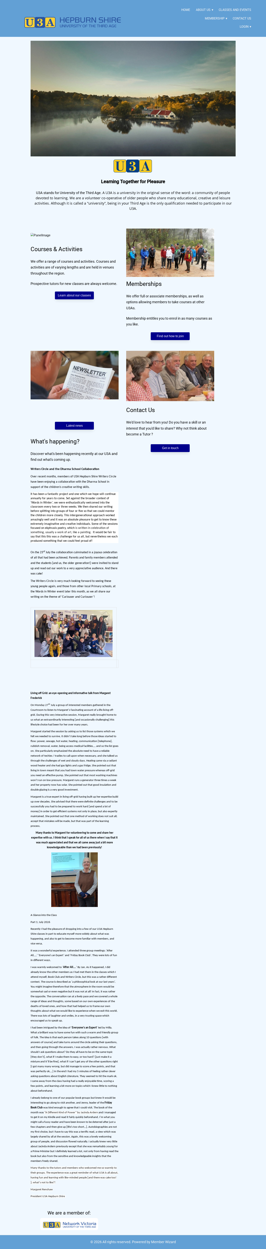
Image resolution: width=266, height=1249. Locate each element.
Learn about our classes (74, 295)
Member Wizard (163, 1242)
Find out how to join (170, 336)
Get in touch (170, 448)
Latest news (74, 425)
